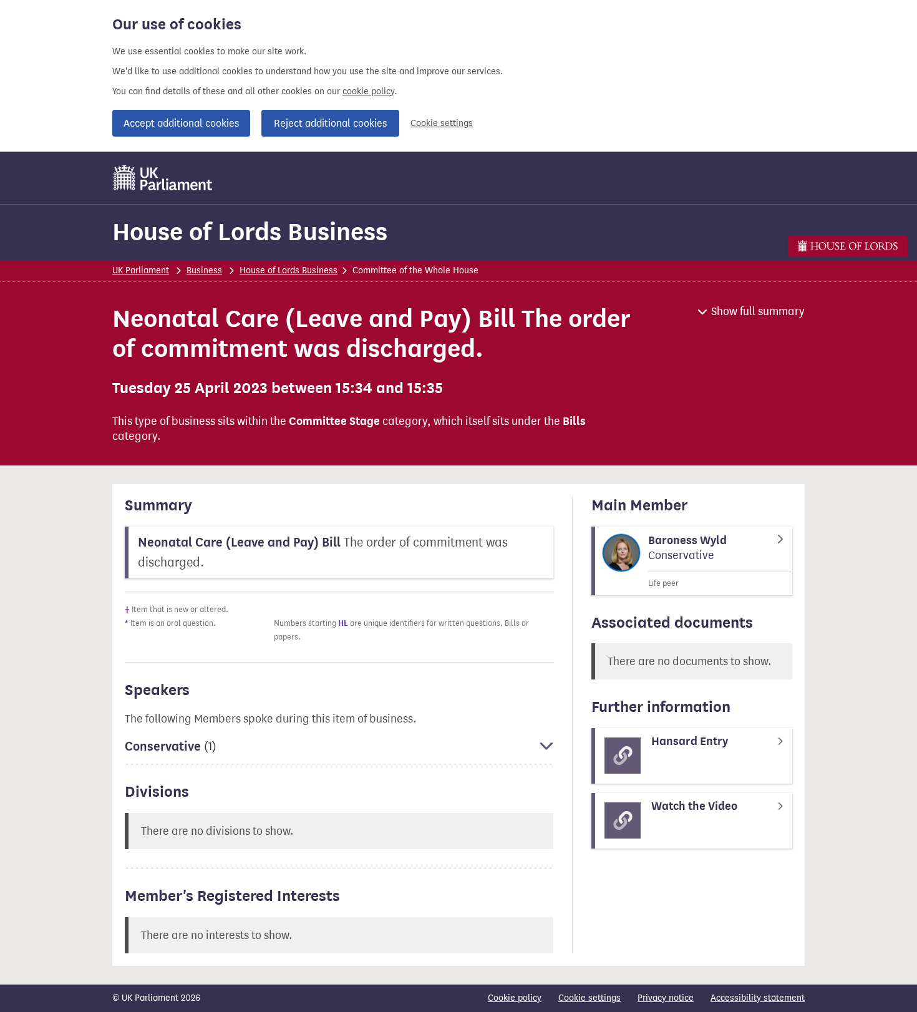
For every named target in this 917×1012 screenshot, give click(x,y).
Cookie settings (441, 123)
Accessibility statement (758, 998)
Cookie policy (514, 998)
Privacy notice (666, 998)
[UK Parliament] (163, 178)
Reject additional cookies (330, 123)
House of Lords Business (249, 232)
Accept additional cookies (181, 123)
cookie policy (368, 91)
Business (204, 270)
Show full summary (758, 311)
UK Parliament (140, 270)
